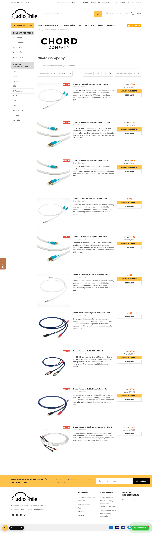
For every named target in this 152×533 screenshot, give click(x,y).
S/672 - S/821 (18, 52)
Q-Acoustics (18, 91)
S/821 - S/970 (18, 57)
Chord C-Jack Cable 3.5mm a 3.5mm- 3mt (90, 275)
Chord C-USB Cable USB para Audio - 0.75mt (91, 122)
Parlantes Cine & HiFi (108, 507)
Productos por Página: (124, 74)
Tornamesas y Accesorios (105, 515)
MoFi (14, 100)
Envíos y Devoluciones (49, 25)
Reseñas (111, 25)
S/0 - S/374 (17, 38)
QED (14, 86)
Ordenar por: (44, 74)
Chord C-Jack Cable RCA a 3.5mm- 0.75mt (90, 84)
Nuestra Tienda (86, 25)
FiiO (14, 71)
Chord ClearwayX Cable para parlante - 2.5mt (92, 427)
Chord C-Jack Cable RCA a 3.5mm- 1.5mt (90, 198)
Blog (100, 25)
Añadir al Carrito (129, 91)
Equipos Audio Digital (108, 510)
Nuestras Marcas (106, 497)
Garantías (69, 25)
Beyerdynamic (18, 110)
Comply (16, 115)
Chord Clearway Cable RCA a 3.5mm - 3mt (90, 389)
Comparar (129, 95)
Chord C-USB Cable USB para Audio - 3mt (90, 236)
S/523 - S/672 (18, 47)
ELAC (14, 105)
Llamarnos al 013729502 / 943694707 (28, 509)
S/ (5, 528)
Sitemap (81, 515)
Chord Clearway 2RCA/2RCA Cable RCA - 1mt (91, 313)
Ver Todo (16, 120)
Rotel (15, 96)
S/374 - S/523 (18, 42)
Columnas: (88, 74)
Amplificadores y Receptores (106, 502)
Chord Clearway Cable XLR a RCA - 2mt (89, 351)
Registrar (125, 14)
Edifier (15, 76)
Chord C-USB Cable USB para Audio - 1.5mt (90, 160)
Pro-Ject (16, 81)
